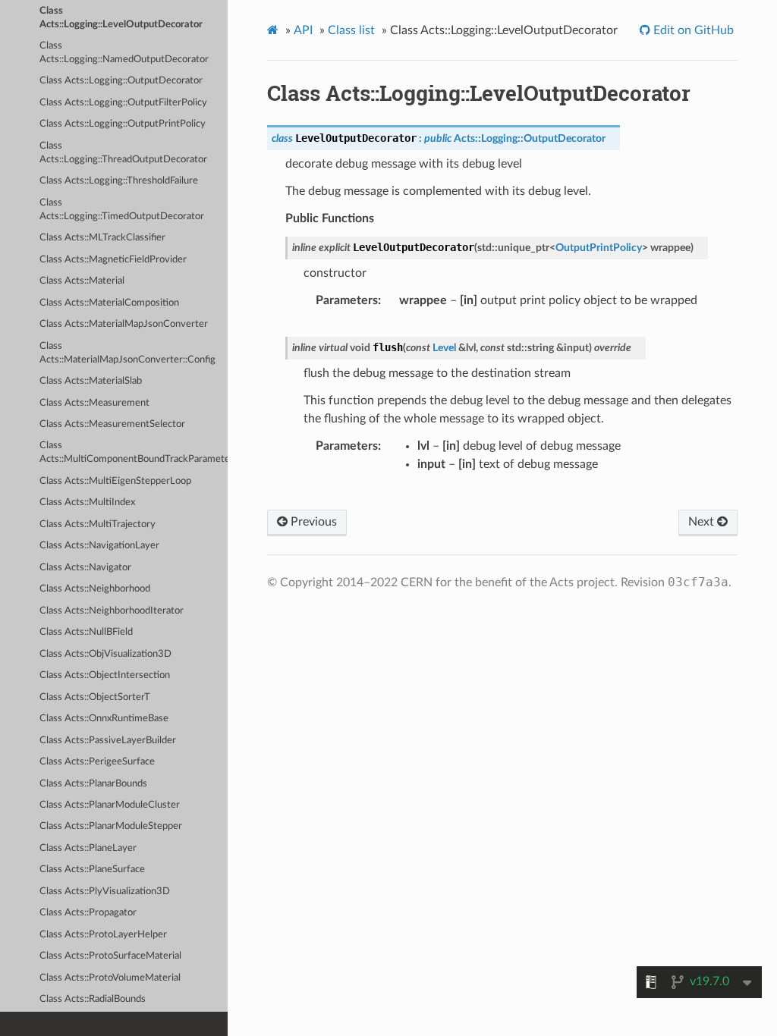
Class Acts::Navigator (85, 568)
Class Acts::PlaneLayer (88, 848)
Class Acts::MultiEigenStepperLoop (115, 481)
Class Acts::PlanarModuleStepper (110, 826)
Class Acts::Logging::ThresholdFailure (118, 181)
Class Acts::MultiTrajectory (97, 524)
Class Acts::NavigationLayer (99, 546)
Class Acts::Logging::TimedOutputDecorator (121, 209)
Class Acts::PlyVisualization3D (104, 891)
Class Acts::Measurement (94, 403)
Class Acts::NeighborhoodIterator (111, 611)
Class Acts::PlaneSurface (92, 869)
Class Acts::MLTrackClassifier (102, 238)
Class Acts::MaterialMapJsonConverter (123, 324)
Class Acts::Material (81, 281)
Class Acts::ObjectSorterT (94, 697)
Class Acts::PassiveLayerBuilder (107, 741)
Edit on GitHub (692, 30)
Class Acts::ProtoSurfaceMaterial (110, 956)
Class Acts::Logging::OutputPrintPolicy (122, 124)
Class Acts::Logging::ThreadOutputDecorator (123, 153)
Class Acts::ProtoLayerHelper (103, 935)
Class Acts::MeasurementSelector (112, 424)
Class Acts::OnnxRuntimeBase (103, 719)
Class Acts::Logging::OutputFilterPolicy (123, 103)
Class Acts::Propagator (88, 913)
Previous (312, 522)
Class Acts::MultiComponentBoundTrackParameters (133, 452)
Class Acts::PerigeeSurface (97, 762)
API (303, 30)
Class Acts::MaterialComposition (109, 303)
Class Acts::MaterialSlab (90, 381)
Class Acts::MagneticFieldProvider (113, 260)
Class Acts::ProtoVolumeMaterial (110, 978)
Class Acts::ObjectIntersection (104, 675)
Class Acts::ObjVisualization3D (105, 654)
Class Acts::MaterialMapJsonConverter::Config (127, 353)
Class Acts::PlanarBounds (93, 784)
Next (702, 522)
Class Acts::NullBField (86, 632)
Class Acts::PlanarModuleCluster (109, 805)
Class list (351, 30)
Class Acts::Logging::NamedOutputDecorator (124, 52)
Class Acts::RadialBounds (92, 999)
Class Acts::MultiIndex (87, 502)
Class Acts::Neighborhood (94, 589)
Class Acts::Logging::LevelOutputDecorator (121, 18)
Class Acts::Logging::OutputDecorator (121, 81)
